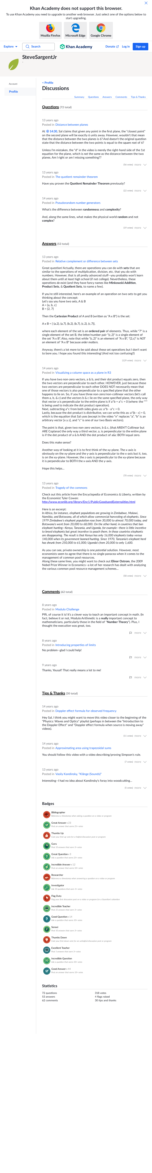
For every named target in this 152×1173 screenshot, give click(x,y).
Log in (126, 46)
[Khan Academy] (76, 46)
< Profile (47, 82)
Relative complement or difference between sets (86, 261)
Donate (110, 46)
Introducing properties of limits (75, 645)
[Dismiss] (146, 3)
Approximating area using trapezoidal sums (83, 748)
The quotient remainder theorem (76, 176)
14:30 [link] (53, 131)
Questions (93, 97)
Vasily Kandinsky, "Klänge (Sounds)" (78, 774)
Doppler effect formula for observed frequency (85, 710)
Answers (107, 97)
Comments (121, 97)
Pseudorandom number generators (77, 202)
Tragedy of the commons (71, 487)
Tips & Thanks (138, 97)
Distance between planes (71, 124)
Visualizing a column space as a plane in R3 (83, 372)
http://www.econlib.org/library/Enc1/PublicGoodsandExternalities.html (88, 501)
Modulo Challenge (67, 609)
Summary (79, 97)
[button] (14, 64)
